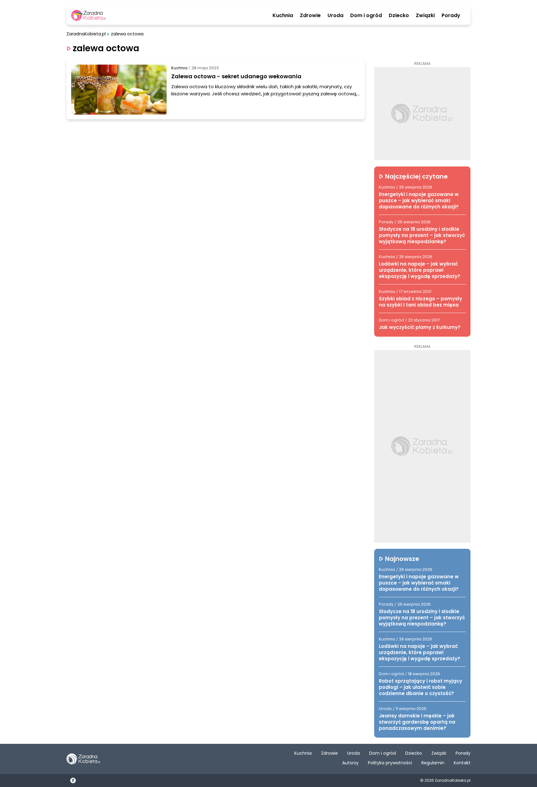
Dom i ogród (366, 15)
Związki (425, 15)
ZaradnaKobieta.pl (86, 34)
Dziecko (399, 15)
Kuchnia (283, 15)
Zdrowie (310, 15)
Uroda (335, 15)
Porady (451, 15)
